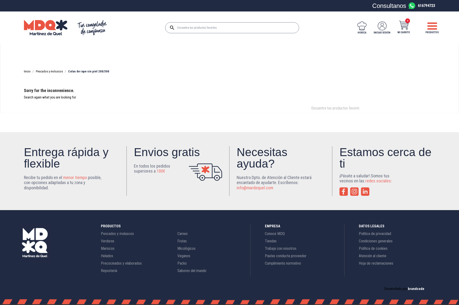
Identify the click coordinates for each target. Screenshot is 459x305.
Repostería (109, 270)
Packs (182, 263)
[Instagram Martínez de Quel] (354, 191)
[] (362, 111)
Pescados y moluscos (117, 233)
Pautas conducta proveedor (285, 256)
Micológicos (186, 248)
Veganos (183, 256)
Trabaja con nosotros (280, 248)
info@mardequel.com (255, 187)
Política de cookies (373, 248)
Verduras (107, 241)
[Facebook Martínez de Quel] (343, 191)
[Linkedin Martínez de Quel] (365, 191)
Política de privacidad (375, 233)
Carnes (182, 233)
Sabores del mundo (191, 270)
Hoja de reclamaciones (376, 263)
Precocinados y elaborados (121, 263)
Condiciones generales (376, 241)
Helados (107, 256)
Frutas (182, 241)
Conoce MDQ (275, 233)
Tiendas (271, 241)
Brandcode (416, 289)
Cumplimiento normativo (283, 263)
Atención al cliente (372, 256)
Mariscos (108, 248)
